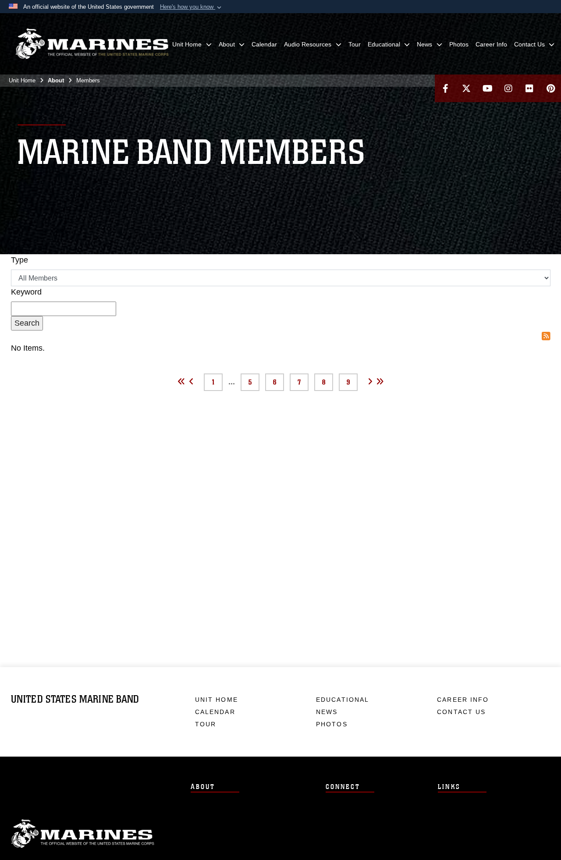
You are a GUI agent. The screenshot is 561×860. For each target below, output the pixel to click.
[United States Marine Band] (92, 43)
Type (19, 260)
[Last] (380, 380)
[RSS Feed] (546, 336)
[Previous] (191, 380)
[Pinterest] (550, 88)
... (231, 381)
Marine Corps (83, 834)
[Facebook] (445, 88)
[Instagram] (508, 88)
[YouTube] (487, 88)
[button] (191, 7)
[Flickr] (529, 88)
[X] (466, 88)
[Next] (370, 380)
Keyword (26, 292)
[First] (181, 380)
